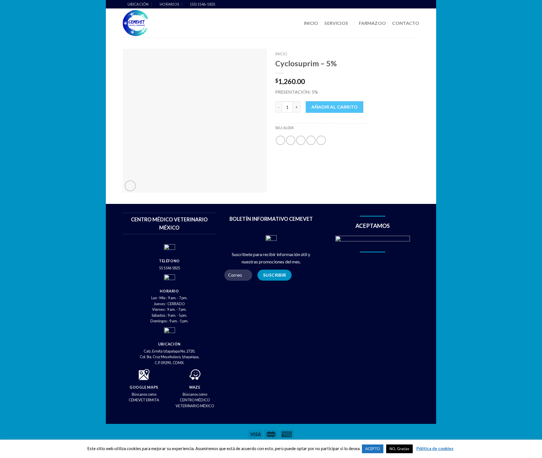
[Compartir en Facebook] (280, 140)
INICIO (311, 23)
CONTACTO (405, 23)
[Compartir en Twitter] (290, 140)
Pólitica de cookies (434, 448)
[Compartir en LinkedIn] (321, 140)
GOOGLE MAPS (144, 387)
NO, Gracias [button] (399, 448)
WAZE (194, 387)
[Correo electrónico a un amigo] (300, 140)
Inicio (281, 54)
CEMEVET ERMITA (144, 400)
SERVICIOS (336, 23)
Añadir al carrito (334, 106)
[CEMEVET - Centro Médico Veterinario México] (157, 23)
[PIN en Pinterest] (311, 140)
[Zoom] (130, 185)
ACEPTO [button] (372, 448)
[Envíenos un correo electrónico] (416, 4)
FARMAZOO (372, 23)
